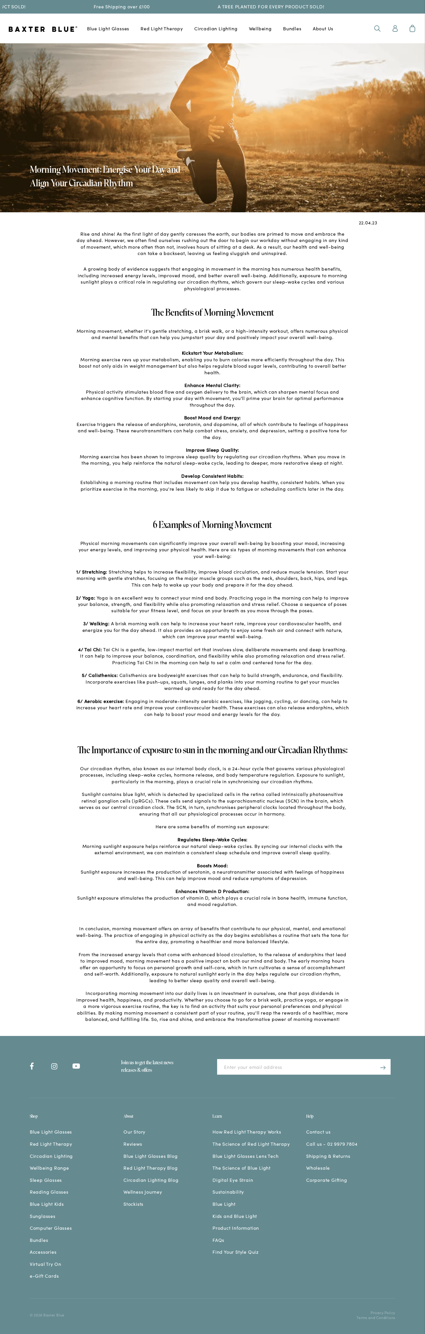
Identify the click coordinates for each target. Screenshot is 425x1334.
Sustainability (228, 1191)
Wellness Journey (142, 1191)
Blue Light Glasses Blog (150, 1156)
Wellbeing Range (49, 1167)
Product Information (235, 1228)
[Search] (377, 28)
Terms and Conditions (375, 1317)
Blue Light (224, 1204)
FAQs (218, 1240)
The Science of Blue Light (241, 1167)
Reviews (132, 1143)
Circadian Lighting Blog (150, 1180)
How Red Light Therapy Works (246, 1131)
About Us (323, 28)
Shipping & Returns (328, 1156)
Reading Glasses (49, 1191)
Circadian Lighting (215, 28)
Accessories (43, 1252)
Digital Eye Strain (232, 1180)
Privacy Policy (383, 1312)
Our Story (134, 1131)
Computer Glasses (51, 1228)
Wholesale (318, 1167)
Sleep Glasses (46, 1180)
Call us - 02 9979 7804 (332, 1143)
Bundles (292, 28)
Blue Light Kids (47, 1204)
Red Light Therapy (162, 28)
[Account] (395, 28)
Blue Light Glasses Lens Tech (245, 1156)
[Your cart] (412, 28)
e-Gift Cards (44, 1275)
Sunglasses (43, 1216)
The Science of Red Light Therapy (251, 1143)
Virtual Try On (45, 1264)
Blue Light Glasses (108, 28)
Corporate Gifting (326, 1180)
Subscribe (381, 1067)
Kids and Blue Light (234, 1216)
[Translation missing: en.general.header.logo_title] (43, 29)
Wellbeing (260, 28)
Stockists (133, 1204)
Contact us (318, 1131)
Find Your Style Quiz (235, 1252)
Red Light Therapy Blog (150, 1167)
